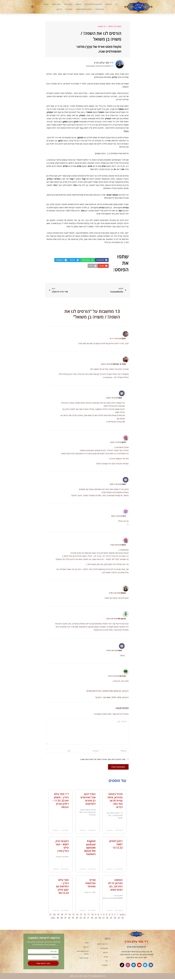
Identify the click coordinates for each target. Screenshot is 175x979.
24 (115, 917)
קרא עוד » (120, 824)
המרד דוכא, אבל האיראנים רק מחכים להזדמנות (88, 798)
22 (122, 917)
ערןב (124, 338)
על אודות (109, 4)
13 (81, 914)
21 (50, 914)
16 (69, 914)
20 (54, 914)
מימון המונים (99, 9)
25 (111, 917)
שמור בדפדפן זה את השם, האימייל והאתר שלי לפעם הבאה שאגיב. (102, 759)
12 (85, 914)
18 (62, 914)
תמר (120, 397)
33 (81, 917)
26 (107, 917)
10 (92, 914)
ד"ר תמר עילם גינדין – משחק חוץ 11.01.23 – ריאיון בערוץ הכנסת (60, 800)
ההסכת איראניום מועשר (84, 9)
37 (65, 917)
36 (69, 917)
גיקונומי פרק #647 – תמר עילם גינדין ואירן (62, 845)
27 (103, 917)
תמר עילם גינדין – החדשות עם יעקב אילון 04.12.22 (62, 886)
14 (77, 914)
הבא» (53, 917)
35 (73, 917)
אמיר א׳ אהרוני (119, 364)
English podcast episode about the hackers (90, 847)
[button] (32, 6)
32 (84, 917)
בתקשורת (69, 9)
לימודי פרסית (56, 4)
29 (96, 917)
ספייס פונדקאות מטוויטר (90, 883)
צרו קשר (59, 9)
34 (77, 917)
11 (89, 914)
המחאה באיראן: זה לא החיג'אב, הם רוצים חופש (115, 884)
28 (100, 917)
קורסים (46, 4)
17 (66, 914)
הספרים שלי (68, 4)
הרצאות (78, 4)
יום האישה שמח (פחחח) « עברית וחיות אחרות (104, 691)
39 (58, 917)
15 (73, 914)
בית (116, 4)
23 (119, 917)
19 (58, 914)
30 (92, 917)
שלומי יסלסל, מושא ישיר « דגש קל (108, 697)
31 (88, 917)
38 (61, 917)
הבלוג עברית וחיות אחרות (93, 4)
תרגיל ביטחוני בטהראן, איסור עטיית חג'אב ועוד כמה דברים (115, 800)
